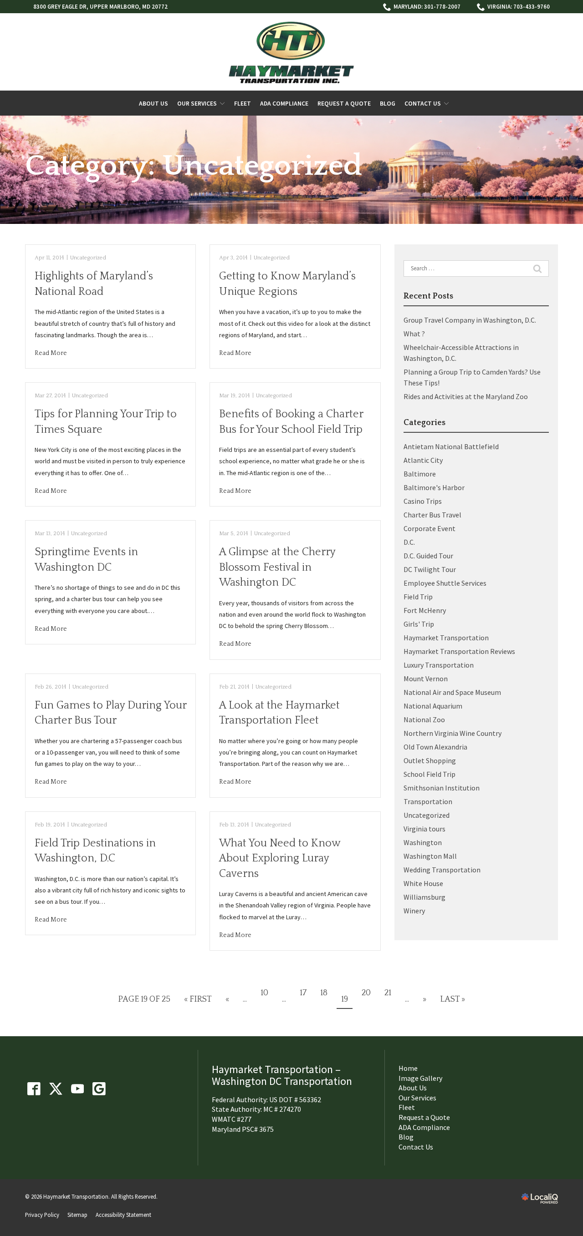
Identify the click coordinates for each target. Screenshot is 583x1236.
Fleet (242, 103)
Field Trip (418, 596)
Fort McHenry (425, 610)
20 (366, 993)
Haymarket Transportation (446, 637)
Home (408, 1068)
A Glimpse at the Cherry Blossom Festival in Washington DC (277, 567)
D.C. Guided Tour (428, 555)
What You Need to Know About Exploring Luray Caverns (279, 858)
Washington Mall (430, 856)
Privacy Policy (42, 1214)
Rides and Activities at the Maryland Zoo (466, 396)
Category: (193, 166)
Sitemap (77, 1214)
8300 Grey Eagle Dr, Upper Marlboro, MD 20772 (100, 6)
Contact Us (422, 103)
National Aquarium (433, 705)
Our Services (197, 103)
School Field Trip (429, 774)
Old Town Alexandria (435, 746)
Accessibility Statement (123, 1214)
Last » (452, 999)
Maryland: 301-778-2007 (427, 6)
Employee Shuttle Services (445, 583)
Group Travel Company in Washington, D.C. (470, 319)
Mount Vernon (426, 678)
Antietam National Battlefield (451, 446)
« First (198, 999)
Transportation (428, 801)
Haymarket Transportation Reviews (459, 651)
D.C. (409, 542)
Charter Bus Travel (432, 514)
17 (303, 993)
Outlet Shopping (430, 760)
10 (264, 993)
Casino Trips (423, 501)
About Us (153, 103)
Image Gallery (420, 1078)
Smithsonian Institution (442, 787)
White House (423, 883)
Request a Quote (344, 103)
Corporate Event (429, 528)
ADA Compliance (284, 103)
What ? (414, 333)
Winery (414, 910)
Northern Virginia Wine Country (452, 733)
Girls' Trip (419, 623)
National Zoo (424, 719)
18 (323, 993)
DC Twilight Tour (430, 569)
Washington (423, 842)
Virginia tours (424, 828)
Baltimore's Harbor (434, 487)
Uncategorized (88, 258)
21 (387, 993)
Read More (51, 353)
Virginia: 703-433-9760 (518, 6)
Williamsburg (424, 897)
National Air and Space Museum (452, 692)
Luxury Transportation (439, 664)
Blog (387, 103)
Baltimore (420, 473)
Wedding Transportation (442, 869)
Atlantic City (423, 460)
